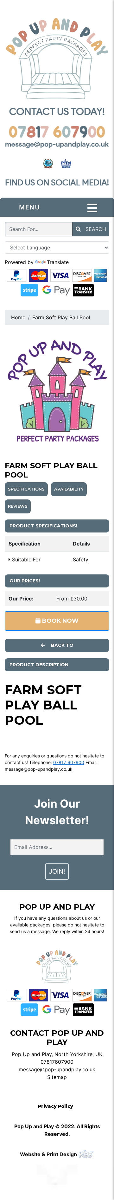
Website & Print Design (49, 1154)
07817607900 (57, 1062)
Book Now (60, 620)
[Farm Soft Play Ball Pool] (57, 389)
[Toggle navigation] (92, 208)
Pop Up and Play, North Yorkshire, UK (57, 1054)
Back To (61, 645)
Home (18, 317)
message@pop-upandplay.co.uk (39, 769)
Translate (58, 262)
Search (95, 229)
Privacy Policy (55, 1106)
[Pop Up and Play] (57, 58)
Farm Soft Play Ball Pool (61, 317)
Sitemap (57, 1077)
